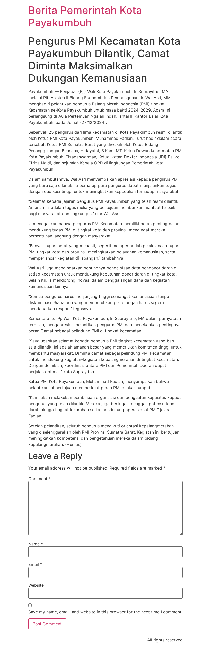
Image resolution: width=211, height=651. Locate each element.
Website (36, 585)
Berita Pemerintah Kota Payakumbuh (85, 16)
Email (35, 564)
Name (35, 544)
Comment (39, 478)
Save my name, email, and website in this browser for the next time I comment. (105, 612)
